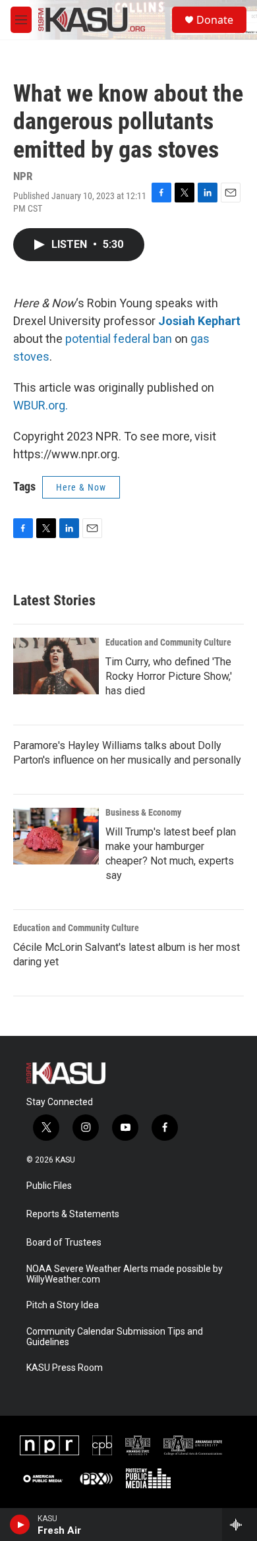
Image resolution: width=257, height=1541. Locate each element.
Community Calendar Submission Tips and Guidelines (114, 1337)
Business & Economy (143, 812)
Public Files (49, 1186)
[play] (20, 1524)
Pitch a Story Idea (62, 1305)
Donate (214, 20)
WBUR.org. (40, 405)
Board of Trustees (63, 1243)
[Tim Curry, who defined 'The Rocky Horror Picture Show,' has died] (56, 666)
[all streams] (239, 1524)
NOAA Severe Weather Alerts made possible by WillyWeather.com (124, 1274)
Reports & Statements (72, 1214)
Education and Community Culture (168, 642)
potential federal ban (118, 339)
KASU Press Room (64, 1368)
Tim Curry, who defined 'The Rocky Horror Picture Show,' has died (168, 676)
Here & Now (81, 487)
